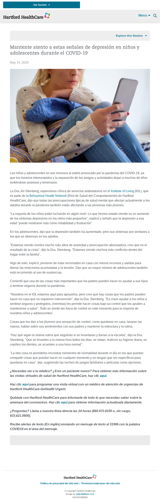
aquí (103, 375)
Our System (40, 5)
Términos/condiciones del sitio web (100, 483)
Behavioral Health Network (48, 195)
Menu (143, 15)
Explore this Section (129, 35)
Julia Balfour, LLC (85, 494)
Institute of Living (122, 191)
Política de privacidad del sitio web (59, 483)
